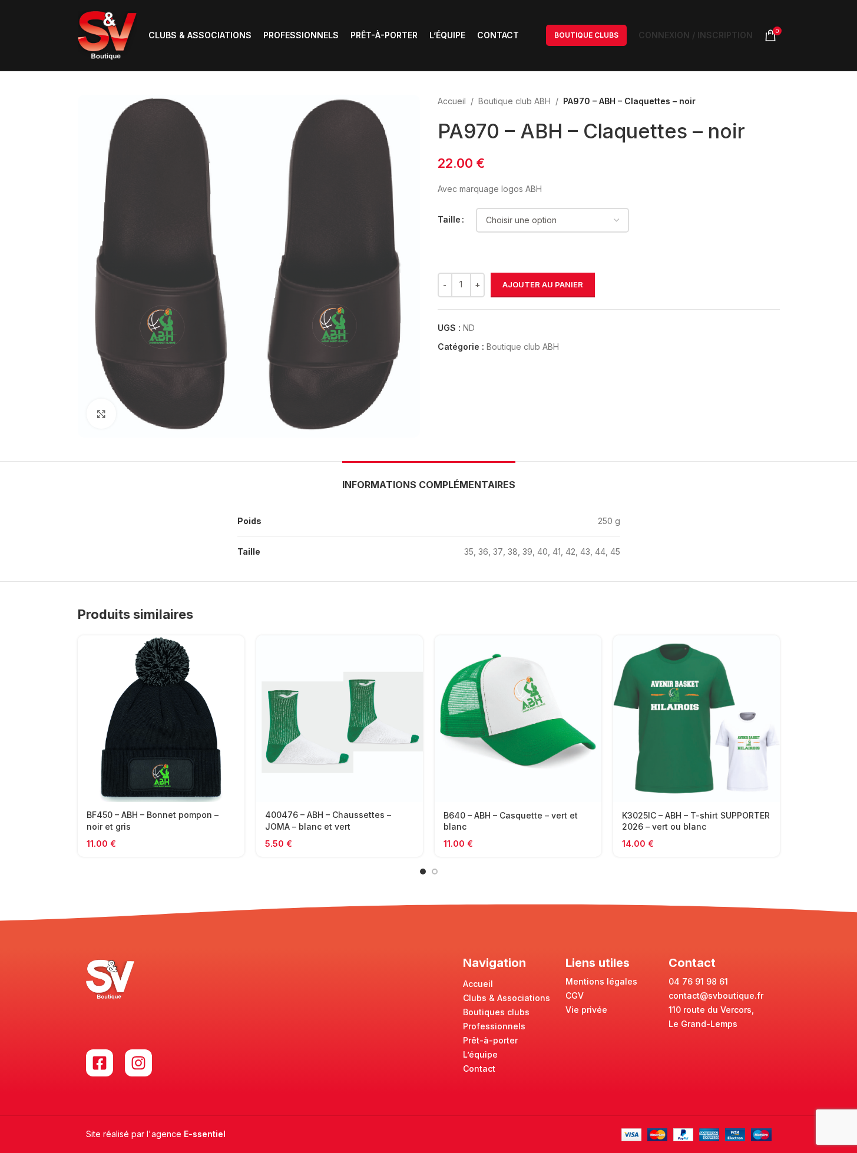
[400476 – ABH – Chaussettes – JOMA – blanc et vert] (339, 718)
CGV (574, 995)
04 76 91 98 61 (698, 981)
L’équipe (480, 1054)
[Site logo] (107, 34)
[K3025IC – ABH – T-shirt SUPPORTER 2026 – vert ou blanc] (696, 719)
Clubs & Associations (506, 998)
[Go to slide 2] (435, 871)
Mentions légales (601, 981)
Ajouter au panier (542, 284)
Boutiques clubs (496, 1012)
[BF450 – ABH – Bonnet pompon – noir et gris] (161, 718)
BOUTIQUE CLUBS (586, 35)
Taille (449, 219)
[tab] (428, 479)
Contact (479, 1068)
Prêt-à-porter (490, 1040)
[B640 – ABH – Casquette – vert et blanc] (518, 719)
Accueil (452, 101)
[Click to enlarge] (101, 413)
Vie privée (586, 1010)
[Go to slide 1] (423, 871)
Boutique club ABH (514, 101)
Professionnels (494, 1026)
